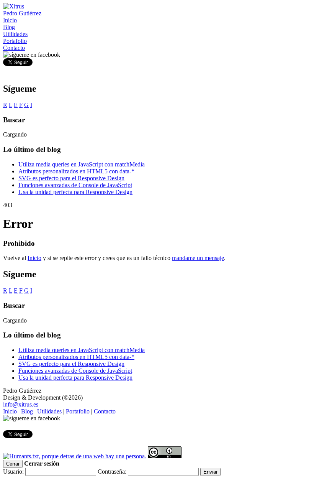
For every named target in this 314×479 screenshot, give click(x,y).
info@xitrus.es (20, 404)
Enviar (210, 472)
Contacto (105, 411)
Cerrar (13, 464)
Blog (27, 411)
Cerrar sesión (41, 463)
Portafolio (78, 411)
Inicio (34, 258)
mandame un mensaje (198, 258)
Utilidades (49, 411)
